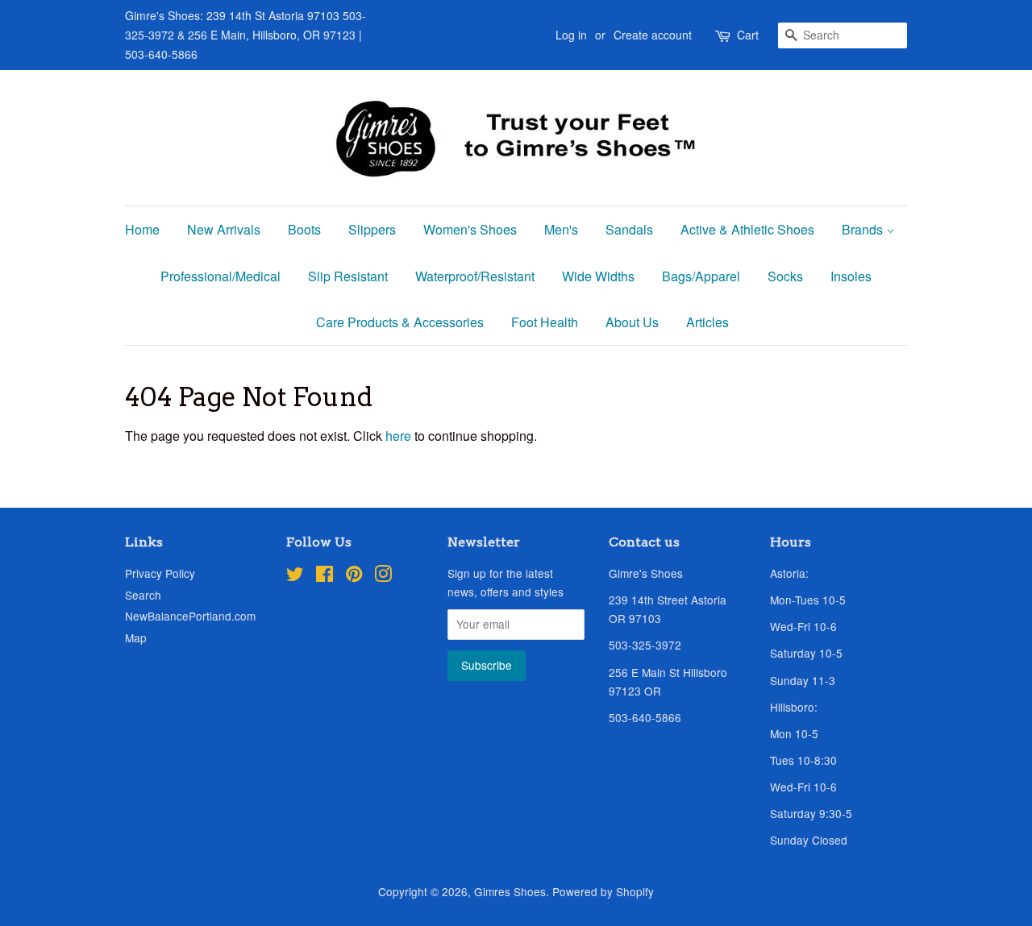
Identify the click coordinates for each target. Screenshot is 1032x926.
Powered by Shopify (603, 891)
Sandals (629, 229)
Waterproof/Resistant (475, 276)
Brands (864, 229)
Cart (748, 35)
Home (142, 229)
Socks (785, 276)
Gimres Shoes (510, 891)
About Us (632, 322)
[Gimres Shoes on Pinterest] (354, 576)
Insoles (851, 276)
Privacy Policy (160, 573)
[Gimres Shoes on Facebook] (324, 576)
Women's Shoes (470, 229)
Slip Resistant (348, 276)
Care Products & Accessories (400, 322)
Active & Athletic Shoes (747, 229)
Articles (707, 322)
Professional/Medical (220, 276)
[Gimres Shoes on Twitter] (295, 576)
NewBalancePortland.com (190, 616)
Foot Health (544, 322)
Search (143, 595)
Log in (571, 35)
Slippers (372, 229)
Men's (561, 229)
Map (136, 637)
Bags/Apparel (701, 276)
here (398, 435)
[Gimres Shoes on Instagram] (383, 576)
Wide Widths (598, 276)
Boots (304, 229)
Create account (653, 35)
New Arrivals (223, 229)
